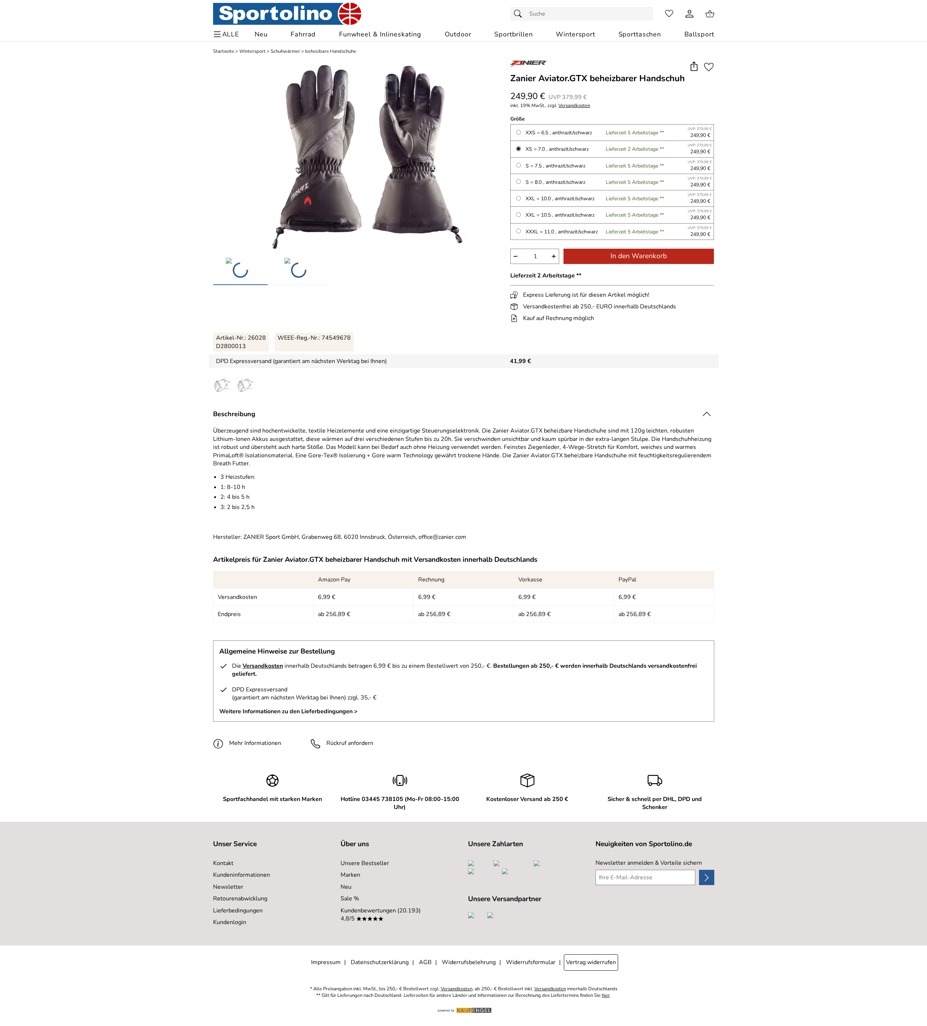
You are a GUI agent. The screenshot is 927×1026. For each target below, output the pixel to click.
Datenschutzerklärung (380, 962)
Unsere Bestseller (365, 863)
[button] (694, 66)
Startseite (223, 51)
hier (606, 996)
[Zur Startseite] (287, 14)
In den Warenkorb (638, 256)
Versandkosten (574, 106)
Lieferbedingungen (238, 911)
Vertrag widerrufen (591, 962)
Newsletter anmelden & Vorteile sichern (649, 863)
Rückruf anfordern (349, 743)
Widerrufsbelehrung (469, 962)
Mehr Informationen (255, 743)
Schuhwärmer (285, 51)
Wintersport (252, 51)
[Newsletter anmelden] (706, 877)
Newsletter (228, 887)
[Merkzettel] (669, 13)
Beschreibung (234, 414)
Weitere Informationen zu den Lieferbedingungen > (288, 711)
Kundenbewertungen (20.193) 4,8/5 (381, 915)
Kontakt (223, 863)
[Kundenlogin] (689, 13)
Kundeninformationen (241, 875)
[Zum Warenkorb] (710, 13)
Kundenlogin (229, 922)
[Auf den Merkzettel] (708, 66)
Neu (346, 887)
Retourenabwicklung (240, 899)
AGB (425, 962)
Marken (350, 875)
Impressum (326, 962)
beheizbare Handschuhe (330, 51)
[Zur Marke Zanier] (528, 63)
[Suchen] (519, 14)
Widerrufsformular (530, 962)
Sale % (350, 899)
